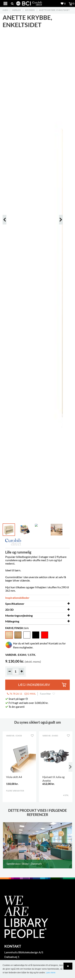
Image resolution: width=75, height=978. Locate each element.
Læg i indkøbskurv (34, 685)
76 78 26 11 (15, 693)
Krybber (30, 10)
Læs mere (50, 972)
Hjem (5, 10)
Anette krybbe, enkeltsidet (54, 10)
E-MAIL (31, 693)
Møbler (16, 10)
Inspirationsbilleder (17, 597)
